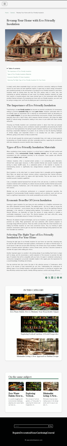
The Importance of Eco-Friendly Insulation (19, 71)
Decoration (25, 433)
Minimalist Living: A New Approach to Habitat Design (38, 356)
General (12, 13)
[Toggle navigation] (4, 4)
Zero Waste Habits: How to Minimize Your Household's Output (34, 312)
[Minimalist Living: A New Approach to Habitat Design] (38, 346)
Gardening (42, 433)
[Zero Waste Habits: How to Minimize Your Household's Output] (34, 302)
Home (6, 13)
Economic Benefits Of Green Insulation (19, 77)
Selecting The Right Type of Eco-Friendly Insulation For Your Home (26, 80)
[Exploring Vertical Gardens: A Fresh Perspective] (40, 324)
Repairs (16, 433)
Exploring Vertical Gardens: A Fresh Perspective (40, 334)
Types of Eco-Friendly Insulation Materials (19, 74)
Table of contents (14, 68)
